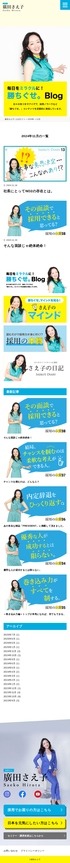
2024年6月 (9, 663)
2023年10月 (10, 696)
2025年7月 (9, 634)
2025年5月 (9, 643)
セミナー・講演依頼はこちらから (26, 835)
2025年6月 (9, 638)
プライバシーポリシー (33, 850)
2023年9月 (9, 700)
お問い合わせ (11, 850)
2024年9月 (9, 659)
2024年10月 (10, 655)
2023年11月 (10, 692)
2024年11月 (10, 651)
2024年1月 (9, 684)
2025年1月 (9, 647)
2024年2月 (9, 680)
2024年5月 (9, 667)
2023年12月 (10, 688)
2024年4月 (9, 671)
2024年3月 (9, 676)
